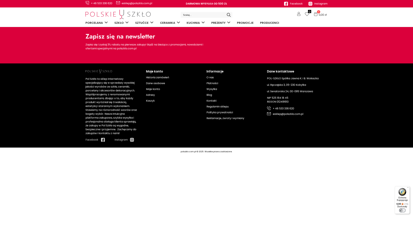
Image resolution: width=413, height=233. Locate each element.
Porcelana (94, 23)
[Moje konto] (299, 14)
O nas (210, 77)
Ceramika (167, 23)
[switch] (402, 210)
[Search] (229, 15)
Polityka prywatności (219, 112)
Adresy (150, 95)
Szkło (119, 23)
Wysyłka (211, 89)
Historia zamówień (157, 77)
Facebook (296, 4)
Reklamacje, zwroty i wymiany (225, 118)
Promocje (245, 23)
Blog (209, 95)
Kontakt (211, 101)
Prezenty (218, 23)
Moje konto (153, 89)
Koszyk (150, 101)
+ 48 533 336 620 (101, 3)
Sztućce (142, 23)
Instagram (320, 4)
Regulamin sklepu (217, 106)
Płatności (212, 83)
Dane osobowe (155, 83)
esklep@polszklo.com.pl (137, 3)
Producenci (269, 23)
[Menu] (408, 188)
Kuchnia (193, 23)
